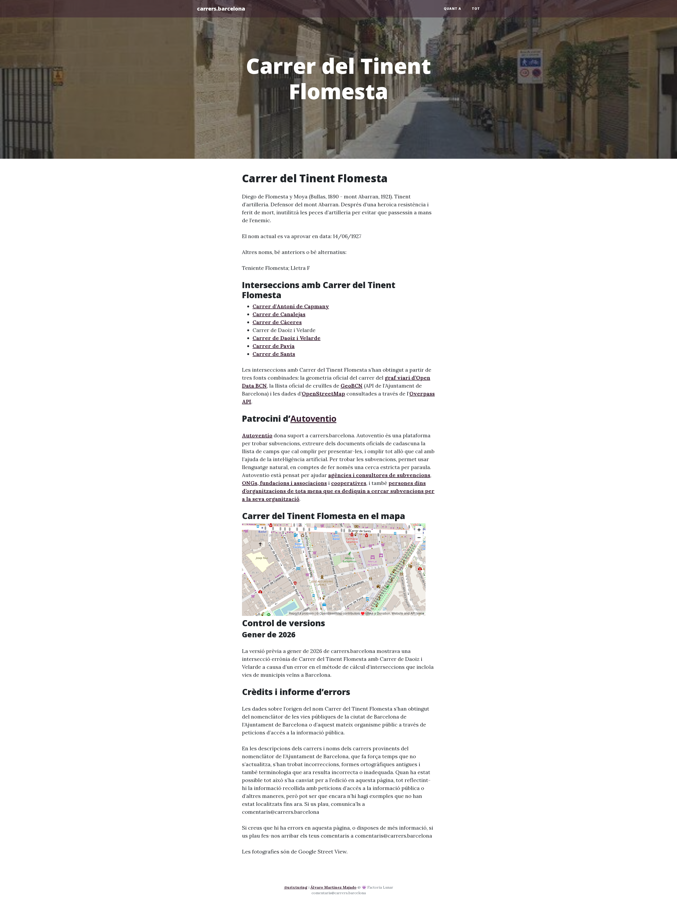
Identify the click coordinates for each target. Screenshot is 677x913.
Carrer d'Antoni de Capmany (291, 306)
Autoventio (313, 418)
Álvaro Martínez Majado (333, 887)
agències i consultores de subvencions (379, 475)
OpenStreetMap (323, 393)
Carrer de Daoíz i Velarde (287, 338)
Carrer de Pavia (274, 346)
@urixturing (295, 887)
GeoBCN (352, 385)
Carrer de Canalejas (279, 314)
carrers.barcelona (221, 8)
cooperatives (348, 483)
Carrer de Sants (274, 354)
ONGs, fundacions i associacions (284, 483)
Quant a (452, 8)
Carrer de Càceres (277, 322)
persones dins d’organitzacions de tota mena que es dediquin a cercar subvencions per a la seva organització (338, 491)
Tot (476, 8)
